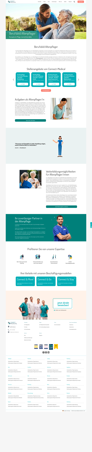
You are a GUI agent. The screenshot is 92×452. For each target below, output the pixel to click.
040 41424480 (12, 329)
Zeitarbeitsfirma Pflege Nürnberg (33, 387)
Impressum (71, 324)
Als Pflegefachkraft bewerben (44, 324)
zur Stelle (23, 84)
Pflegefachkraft (39, 58)
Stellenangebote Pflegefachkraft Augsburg (74, 371)
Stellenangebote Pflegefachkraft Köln (14, 371)
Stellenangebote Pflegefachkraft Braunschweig (35, 397)
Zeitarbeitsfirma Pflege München (33, 361)
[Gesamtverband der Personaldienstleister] (51, 347)
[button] (13, 80)
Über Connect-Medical (73, 322)
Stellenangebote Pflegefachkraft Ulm (53, 406)
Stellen (65, 1)
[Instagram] (46, 352)
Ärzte (49, 1)
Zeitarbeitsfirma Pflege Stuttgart (13, 361)
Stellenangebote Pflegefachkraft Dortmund (15, 380)
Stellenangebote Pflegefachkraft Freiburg (74, 389)
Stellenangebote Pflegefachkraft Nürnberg (35, 389)
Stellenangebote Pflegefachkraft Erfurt (53, 397)
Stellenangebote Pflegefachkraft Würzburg (74, 406)
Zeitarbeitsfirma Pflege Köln (12, 370)
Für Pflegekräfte (27, 324)
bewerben (81, 1)
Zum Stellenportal (46, 90)
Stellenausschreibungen (28, 337)
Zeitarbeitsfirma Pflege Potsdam (33, 404)
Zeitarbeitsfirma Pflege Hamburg (72, 361)
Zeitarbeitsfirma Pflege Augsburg (72, 370)
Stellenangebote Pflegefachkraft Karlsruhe (54, 371)
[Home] (12, 2)
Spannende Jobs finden (30, 120)
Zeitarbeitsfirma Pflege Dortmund (13, 378)
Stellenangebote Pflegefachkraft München (35, 363)
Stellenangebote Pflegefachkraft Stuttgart (15, 363)
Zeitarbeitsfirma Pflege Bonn (52, 387)
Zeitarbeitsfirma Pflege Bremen (52, 378)
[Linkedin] (48, 352)
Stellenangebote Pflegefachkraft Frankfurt (35, 371)
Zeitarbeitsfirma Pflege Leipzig (52, 361)
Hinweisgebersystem (72, 329)
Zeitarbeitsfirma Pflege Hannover (13, 387)
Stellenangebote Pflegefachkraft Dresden (74, 380)
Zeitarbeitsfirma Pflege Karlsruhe (52, 370)
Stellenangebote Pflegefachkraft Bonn (53, 389)
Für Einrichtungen (27, 329)
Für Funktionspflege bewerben (44, 327)
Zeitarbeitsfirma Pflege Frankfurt (33, 370)
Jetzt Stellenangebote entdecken (61, 206)
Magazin (70, 1)
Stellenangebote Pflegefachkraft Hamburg (74, 363)
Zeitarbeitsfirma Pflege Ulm (51, 404)
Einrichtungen (54, 1)
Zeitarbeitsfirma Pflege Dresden (72, 378)
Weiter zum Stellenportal (61, 310)
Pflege (44, 1)
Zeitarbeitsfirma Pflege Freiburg (72, 387)
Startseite (39, 1)
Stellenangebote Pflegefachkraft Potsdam (35, 406)
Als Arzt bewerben (57, 324)
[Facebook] (43, 352)
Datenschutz (71, 327)
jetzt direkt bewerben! (63, 304)
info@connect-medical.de (14, 332)
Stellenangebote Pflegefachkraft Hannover (15, 389)
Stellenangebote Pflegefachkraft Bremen (54, 380)
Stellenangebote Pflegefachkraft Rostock (73, 397)
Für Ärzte (25, 327)
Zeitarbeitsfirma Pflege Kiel (32, 378)
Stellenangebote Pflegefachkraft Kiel (34, 380)
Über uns (60, 1)
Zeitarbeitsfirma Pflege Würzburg (72, 404)
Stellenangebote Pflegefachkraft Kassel (14, 406)
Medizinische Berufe (27, 340)
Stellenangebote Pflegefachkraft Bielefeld (15, 397)
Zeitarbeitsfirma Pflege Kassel (13, 404)
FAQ (25, 335)
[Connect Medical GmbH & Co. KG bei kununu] (36, 346)
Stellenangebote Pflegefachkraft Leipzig (54, 363)
